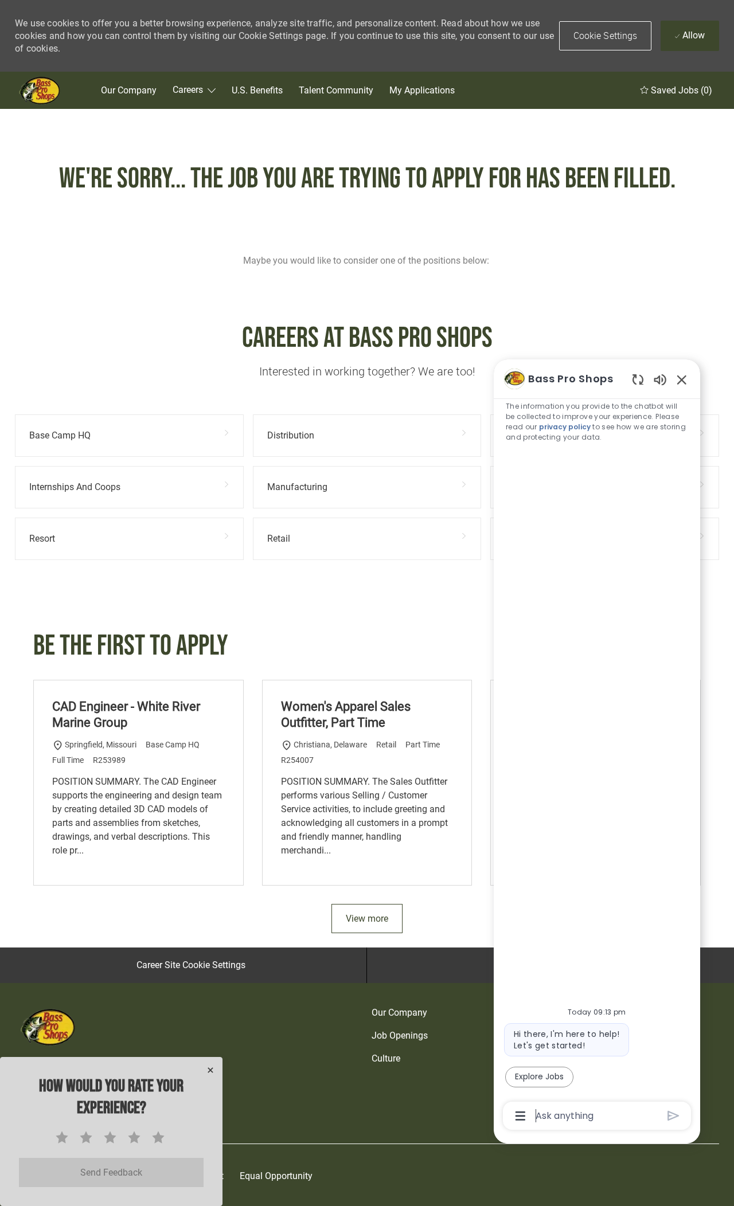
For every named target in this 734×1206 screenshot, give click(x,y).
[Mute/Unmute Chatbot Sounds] (660, 379)
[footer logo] (49, 1027)
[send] (673, 1116)
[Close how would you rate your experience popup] (210, 1070)
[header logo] (41, 90)
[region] (597, 746)
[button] (605, 35)
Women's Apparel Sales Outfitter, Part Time (346, 714)
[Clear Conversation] (638, 379)
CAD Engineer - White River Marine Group (126, 714)
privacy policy (565, 427)
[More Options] (520, 1116)
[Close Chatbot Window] (681, 379)
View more (367, 918)
